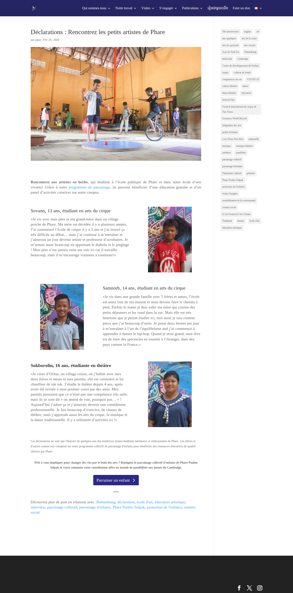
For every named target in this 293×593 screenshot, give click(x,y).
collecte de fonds (242, 72)
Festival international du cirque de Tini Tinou (239, 109)
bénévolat (227, 58)
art (258, 31)
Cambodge (242, 58)
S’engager (166, 8)
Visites (145, 8)
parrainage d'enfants (94, 507)
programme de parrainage (89, 187)
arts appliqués (229, 38)
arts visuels (249, 45)
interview (38, 507)
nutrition (226, 152)
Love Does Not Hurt (232, 139)
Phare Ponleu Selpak (129, 507)
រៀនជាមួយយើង (218, 8)
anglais (247, 31)
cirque (225, 72)
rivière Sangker (230, 193)
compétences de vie (232, 79)
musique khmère (244, 145)
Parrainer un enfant (113, 480)
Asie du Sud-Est (230, 51)
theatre (240, 220)
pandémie (241, 152)
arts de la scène (249, 38)
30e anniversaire (230, 31)
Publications (190, 8)
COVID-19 (253, 79)
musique (226, 145)
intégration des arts (231, 125)
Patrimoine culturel (231, 173)
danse (245, 86)
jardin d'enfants (230, 132)
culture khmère (229, 86)
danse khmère (229, 92)
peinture (251, 173)
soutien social (229, 207)
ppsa (38, 39)
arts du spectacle (230, 45)
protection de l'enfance (164, 507)
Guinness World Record (234, 118)
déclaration (125, 502)
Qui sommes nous (94, 8)
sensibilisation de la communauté (238, 200)
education (246, 92)
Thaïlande (227, 220)
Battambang (106, 502)
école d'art (145, 502)
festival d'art (228, 99)
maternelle (254, 139)
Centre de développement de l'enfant (240, 65)
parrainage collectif (62, 507)
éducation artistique (170, 502)
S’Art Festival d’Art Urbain (236, 214)
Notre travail (123, 8)
